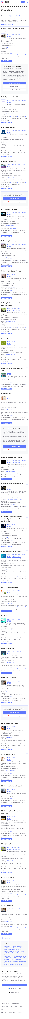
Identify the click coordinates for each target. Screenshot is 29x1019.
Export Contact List (15, 446)
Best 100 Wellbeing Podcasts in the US (14, 951)
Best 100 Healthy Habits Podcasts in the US (15, 956)
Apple (19, 34)
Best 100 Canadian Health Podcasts (13, 959)
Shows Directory (15, 1003)
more (20, 21)
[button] (24, 24)
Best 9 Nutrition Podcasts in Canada (13, 964)
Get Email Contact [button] (7, 60)
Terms (2, 1009)
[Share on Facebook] (6, 16)
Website (8, 34)
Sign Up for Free (14, 198)
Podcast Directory (5, 1003)
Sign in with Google (15, 988)
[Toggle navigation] (27, 2)
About (11, 1006)
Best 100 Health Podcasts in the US (13, 946)
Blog (16, 1006)
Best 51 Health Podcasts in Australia (13, 949)
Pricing (23, 2)
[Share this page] (23, 16)
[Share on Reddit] (16, 16)
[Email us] (19, 16)
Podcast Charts (4, 1006)
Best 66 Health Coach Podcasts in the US (14, 958)
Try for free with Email (14, 83)
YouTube (24, 100)
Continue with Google (15, 86)
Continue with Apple (15, 90)
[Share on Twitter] (9, 16)
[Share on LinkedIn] (12, 16)
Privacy (21, 1006)
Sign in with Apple (15, 992)
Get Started (14, 985)
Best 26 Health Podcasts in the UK (12, 948)
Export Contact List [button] (7, 24)
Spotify (14, 34)
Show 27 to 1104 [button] (8, 938)
